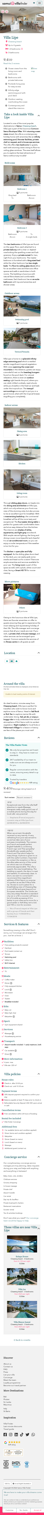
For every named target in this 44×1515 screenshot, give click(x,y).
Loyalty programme (12, 1382)
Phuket (6, 1399)
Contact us (8, 1366)
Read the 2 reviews (12, 63)
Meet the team (10, 1380)
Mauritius (7, 1404)
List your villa (9, 1374)
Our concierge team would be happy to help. (21, 1219)
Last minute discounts (13, 1426)
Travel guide (9, 1429)
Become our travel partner (15, 1385)
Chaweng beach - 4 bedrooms (22, 1259)
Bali (5, 1396)
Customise (9, 1510)
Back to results (23, 1340)
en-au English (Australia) (22, 1484)
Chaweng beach (15, 41)
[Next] (25, 29)
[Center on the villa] (16, 661)
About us (7, 1364)
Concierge (8, 1377)
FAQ (5, 1369)
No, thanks (24, 1510)
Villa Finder (8, 1423)
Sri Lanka (7, 1402)
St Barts (7, 1411)
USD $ (7, 1484)
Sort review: (10, 797)
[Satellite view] (7, 661)
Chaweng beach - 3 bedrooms (22, 1292)
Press (6, 1372)
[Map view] (11, 661)
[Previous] (19, 29)
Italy (5, 1408)
